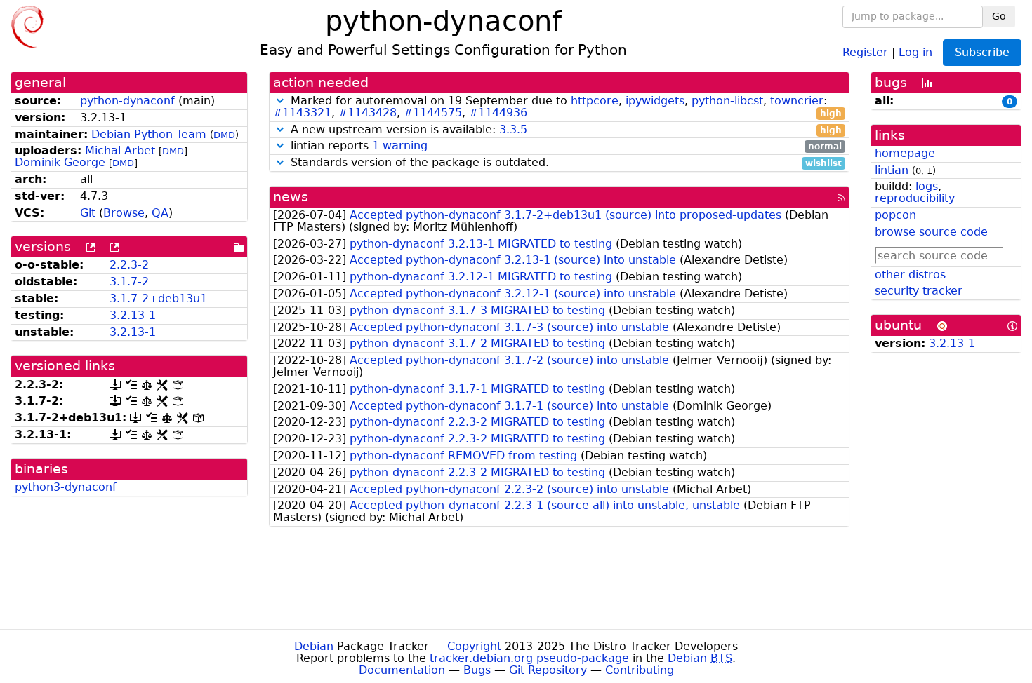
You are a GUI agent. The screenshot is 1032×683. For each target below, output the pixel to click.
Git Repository (548, 670)
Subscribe (982, 52)
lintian (891, 170)
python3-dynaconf (66, 487)
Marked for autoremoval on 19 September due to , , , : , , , (557, 107)
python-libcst (727, 100)
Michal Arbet (120, 150)
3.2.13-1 (133, 315)
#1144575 (433, 112)
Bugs (477, 670)
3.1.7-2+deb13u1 (158, 298)
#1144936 (498, 112)
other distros (910, 274)
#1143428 (367, 112)
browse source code (931, 231)
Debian (313, 646)
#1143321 (302, 112)
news (290, 197)
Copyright (474, 646)
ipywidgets (655, 100)
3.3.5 (513, 129)
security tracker (918, 290)
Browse (124, 212)
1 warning (400, 145)
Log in (915, 51)
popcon (895, 215)
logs (926, 186)
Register (865, 51)
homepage (905, 153)
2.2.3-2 (129, 264)
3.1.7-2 (129, 281)
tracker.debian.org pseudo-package (529, 658)
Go (999, 16)
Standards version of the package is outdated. (564, 163)
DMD (224, 135)
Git (87, 212)
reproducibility (915, 198)
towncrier (796, 100)
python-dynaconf (127, 100)
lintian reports (564, 146)
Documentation (402, 670)
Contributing (639, 670)
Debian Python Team (148, 134)
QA (160, 212)
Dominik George (60, 162)
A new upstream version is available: (564, 130)
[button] (280, 100)
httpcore (594, 100)
